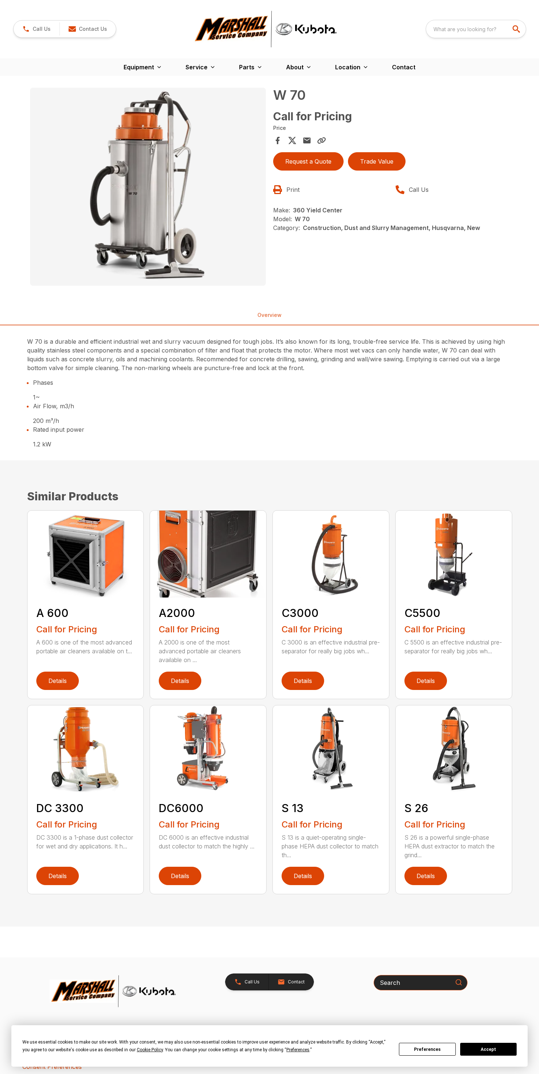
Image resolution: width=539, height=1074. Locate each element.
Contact (403, 67)
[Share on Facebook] (277, 140)
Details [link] (57, 680)
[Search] (458, 982)
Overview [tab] (269, 315)
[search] (517, 29)
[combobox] (476, 29)
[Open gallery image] (148, 187)
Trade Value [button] (376, 161)
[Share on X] (292, 140)
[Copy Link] (321, 140)
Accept (488, 1049)
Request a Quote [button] (308, 161)
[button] (36, 29)
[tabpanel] (148, 188)
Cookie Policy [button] (150, 1049)
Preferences (427, 1049)
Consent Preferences (52, 1066)
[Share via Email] (306, 140)
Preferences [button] (297, 1049)
